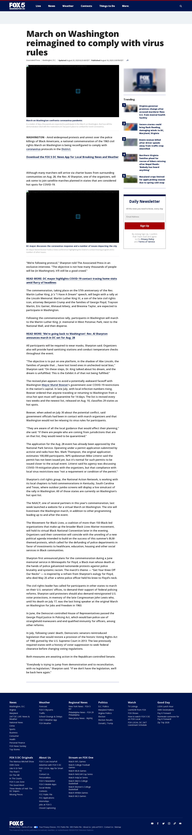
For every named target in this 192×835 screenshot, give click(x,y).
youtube (152, 823)
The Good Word (16, 785)
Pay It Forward (164, 713)
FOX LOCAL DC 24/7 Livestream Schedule (137, 723)
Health (12, 739)
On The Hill (14, 775)
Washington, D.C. (49, 60)
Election (101, 716)
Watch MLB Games (77, 770)
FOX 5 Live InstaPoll (48, 761)
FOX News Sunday (17, 746)
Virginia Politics (105, 713)
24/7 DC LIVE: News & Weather (19, 717)
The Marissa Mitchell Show (21, 761)
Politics (103, 702)
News (12, 702)
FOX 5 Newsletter (47, 781)
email (180, 823)
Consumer (14, 736)
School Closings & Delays (50, 716)
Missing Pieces (16, 794)
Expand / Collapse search (181, 6)
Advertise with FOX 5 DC (50, 765)
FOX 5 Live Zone (16, 781)
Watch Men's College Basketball (78, 782)
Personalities (45, 777)
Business (13, 732)
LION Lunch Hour (165, 706)
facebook (158, 823)
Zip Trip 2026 (163, 722)
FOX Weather (45, 723)
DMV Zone (14, 765)
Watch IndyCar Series (78, 777)
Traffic (42, 713)
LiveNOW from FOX (137, 709)
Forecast (43, 706)
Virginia (12, 709)
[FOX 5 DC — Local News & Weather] (18, 6)
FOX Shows (133, 713)
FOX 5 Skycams (46, 709)
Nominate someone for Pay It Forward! (168, 717)
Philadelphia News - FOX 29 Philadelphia (81, 713)
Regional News (78, 702)
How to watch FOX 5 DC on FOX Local (139, 717)
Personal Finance (17, 742)
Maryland (13, 713)
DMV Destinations (165, 709)
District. (66, 149)
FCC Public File (45, 794)
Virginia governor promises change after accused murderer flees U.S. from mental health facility (152, 112)
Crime (12, 725)
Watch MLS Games (77, 796)
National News (16, 722)
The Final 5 (14, 771)
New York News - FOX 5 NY (80, 707)
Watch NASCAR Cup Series (81, 774)
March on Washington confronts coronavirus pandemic (54, 120)
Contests (43, 791)
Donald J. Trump (105, 723)
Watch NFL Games (77, 761)
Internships (44, 801)
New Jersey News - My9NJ (80, 718)
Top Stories (14, 749)
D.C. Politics (103, 706)
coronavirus (33, 149)
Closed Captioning (47, 808)
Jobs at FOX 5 (45, 804)
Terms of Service (146, 241)
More (125, 6)
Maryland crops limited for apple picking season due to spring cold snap (152, 179)
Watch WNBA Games (78, 792)
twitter (163, 823)
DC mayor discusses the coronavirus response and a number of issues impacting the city (71, 246)
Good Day (163, 702)
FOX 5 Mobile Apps (47, 784)
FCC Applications (46, 797)
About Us (45, 757)
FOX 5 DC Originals (21, 757)
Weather (44, 702)
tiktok (174, 823)
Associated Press (33, 60)
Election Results (105, 720)
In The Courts (15, 778)
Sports (12, 729)
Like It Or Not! (15, 768)
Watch (132, 702)
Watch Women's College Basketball (80, 788)
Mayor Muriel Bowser (55, 385)
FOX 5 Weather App (48, 720)
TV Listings (133, 706)
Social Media (45, 787)
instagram (169, 823)
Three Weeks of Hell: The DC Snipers (20, 789)
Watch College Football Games (79, 766)
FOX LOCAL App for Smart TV (51, 769)
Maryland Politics (106, 709)
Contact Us (44, 774)
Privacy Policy (147, 239)
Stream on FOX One (81, 757)
